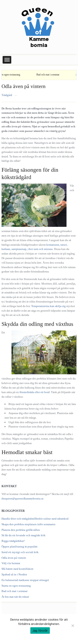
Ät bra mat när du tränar (15, 596)
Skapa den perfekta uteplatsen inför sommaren (28, 524)
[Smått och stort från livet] (38, 26)
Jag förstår (40, 630)
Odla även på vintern (24, 86)
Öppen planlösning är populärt (19, 546)
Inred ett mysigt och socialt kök (20, 552)
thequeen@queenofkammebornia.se (23, 498)
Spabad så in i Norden (14, 574)
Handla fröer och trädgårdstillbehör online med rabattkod (35, 518)
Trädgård (7, 95)
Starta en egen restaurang (16, 585)
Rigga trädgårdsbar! (13, 541)
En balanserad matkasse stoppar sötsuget (25, 580)
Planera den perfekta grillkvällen (21, 529)
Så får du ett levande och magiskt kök (24, 535)
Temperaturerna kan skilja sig (48, 306)
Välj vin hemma (11, 563)
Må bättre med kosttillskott (17, 568)
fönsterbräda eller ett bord (35, 392)
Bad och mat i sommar (42, 74)
